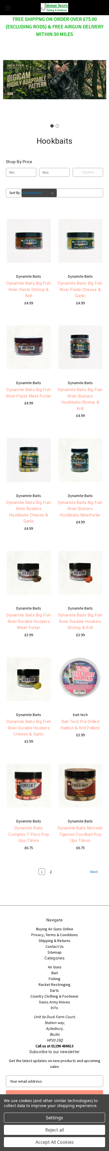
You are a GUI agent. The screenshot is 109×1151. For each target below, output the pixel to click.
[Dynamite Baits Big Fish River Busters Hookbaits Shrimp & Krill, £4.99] (80, 347)
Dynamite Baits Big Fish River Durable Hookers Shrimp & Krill (80, 621)
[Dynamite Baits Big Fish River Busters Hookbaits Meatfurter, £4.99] (80, 460)
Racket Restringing (54, 984)
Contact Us (55, 946)
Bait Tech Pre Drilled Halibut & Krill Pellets (80, 724)
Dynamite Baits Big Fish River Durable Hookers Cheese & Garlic (28, 728)
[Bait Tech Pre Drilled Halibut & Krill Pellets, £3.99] (80, 679)
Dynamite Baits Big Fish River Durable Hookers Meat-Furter (28, 621)
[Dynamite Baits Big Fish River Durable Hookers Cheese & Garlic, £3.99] (29, 679)
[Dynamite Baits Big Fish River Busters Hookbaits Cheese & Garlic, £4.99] (29, 460)
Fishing (54, 978)
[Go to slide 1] (52, 126)
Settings (54, 1118)
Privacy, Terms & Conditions (54, 934)
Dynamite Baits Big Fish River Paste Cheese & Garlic (80, 289)
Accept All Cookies (54, 1142)
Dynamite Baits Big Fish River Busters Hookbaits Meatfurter (80, 509)
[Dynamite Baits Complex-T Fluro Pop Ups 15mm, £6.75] (29, 786)
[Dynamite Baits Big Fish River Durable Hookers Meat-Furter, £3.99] (29, 573)
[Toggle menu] (7, 7)
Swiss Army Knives (54, 1002)
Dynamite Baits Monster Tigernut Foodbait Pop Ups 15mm (80, 834)
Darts (54, 990)
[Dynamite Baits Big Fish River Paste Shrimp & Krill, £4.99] (29, 241)
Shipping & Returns (54, 940)
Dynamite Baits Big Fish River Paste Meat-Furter (28, 393)
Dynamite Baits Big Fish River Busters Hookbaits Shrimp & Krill (80, 399)
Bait (54, 972)
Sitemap (54, 952)
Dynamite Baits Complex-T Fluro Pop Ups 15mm (28, 834)
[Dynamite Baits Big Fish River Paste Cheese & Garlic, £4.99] (80, 241)
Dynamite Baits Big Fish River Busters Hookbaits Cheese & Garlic (28, 512)
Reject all (54, 1130)
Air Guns (54, 966)
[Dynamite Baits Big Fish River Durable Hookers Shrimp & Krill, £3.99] (80, 573)
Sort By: (15, 192)
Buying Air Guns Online (54, 928)
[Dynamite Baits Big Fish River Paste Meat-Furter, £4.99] (29, 347)
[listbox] (39, 193)
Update (88, 172)
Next (94, 871)
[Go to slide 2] (57, 126)
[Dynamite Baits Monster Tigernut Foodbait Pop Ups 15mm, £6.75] (80, 786)
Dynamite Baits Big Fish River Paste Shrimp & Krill (28, 289)
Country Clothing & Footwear (54, 996)
